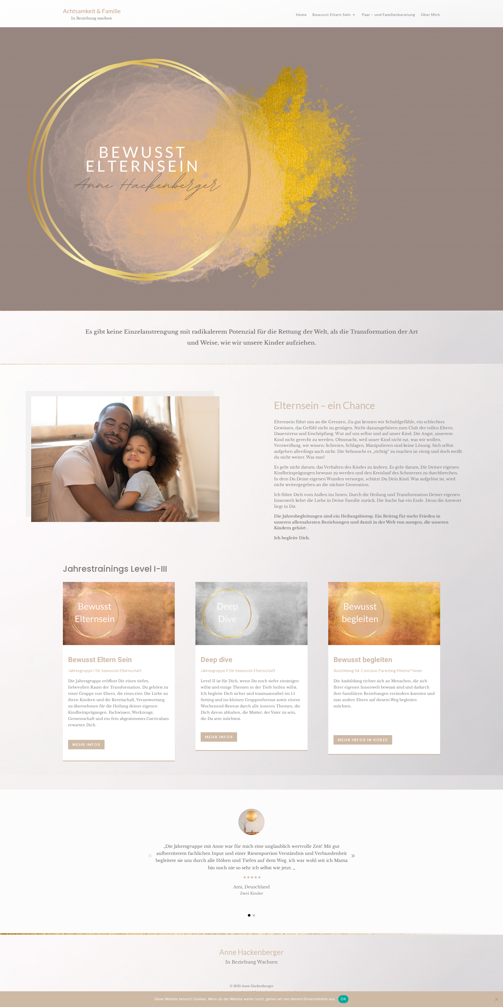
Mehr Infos (86, 744)
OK (343, 999)
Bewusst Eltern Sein (332, 14)
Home (301, 14)
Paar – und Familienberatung (388, 14)
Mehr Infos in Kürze (363, 740)
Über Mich (430, 14)
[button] (352, 855)
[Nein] (496, 999)
